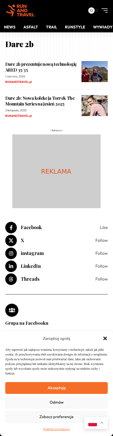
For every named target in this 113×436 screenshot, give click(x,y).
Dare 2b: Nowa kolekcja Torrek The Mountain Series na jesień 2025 (39, 101)
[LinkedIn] (56, 266)
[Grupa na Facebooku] (11, 310)
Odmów (57, 402)
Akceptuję (57, 387)
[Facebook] (56, 227)
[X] (56, 240)
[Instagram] (56, 253)
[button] (105, 338)
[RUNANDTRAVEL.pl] (20, 10)
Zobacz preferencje (56, 416)
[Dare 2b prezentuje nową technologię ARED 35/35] (94, 71)
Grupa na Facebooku (26, 323)
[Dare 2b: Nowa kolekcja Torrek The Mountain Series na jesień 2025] (94, 105)
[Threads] (56, 279)
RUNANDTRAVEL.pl (18, 82)
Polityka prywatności (56, 429)
